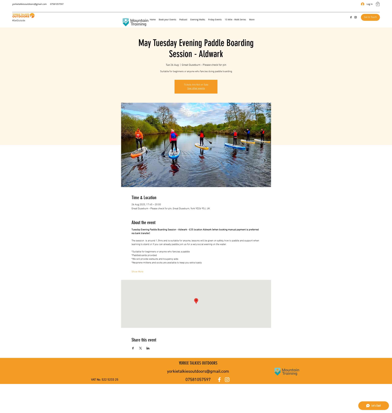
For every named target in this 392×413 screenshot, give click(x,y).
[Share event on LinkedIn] (148, 348)
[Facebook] (350, 17)
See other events (196, 88)
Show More (137, 271)
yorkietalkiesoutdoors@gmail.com (29, 4)
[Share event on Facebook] (133, 348)
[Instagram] (355, 17)
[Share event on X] (140, 348)
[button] (378, 4)
